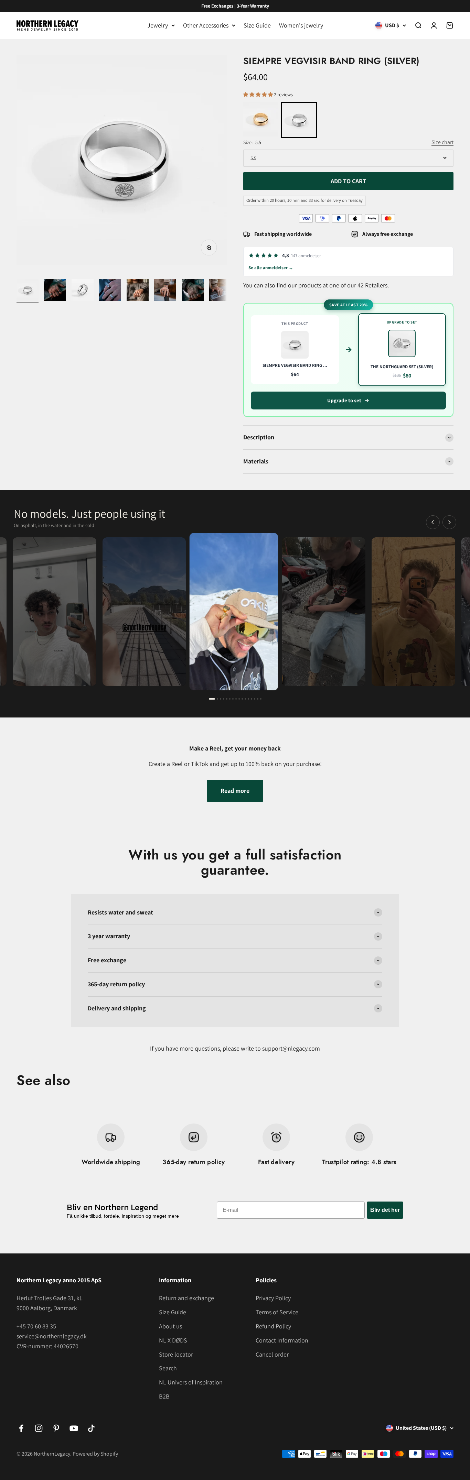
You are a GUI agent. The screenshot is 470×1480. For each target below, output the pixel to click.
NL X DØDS (173, 1340)
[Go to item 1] (28, 291)
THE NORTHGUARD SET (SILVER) (402, 367)
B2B (164, 1396)
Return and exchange (186, 1298)
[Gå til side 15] (257, 699)
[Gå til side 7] (233, 699)
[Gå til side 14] (254, 699)
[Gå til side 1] (212, 699)
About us (170, 1326)
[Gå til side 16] (260, 699)
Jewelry (157, 25)
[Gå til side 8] (236, 699)
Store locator (176, 1354)
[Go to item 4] (110, 291)
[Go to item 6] (165, 291)
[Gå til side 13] (251, 699)
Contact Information (282, 1340)
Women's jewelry (301, 25)
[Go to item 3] (83, 291)
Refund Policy (273, 1326)
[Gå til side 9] (239, 699)
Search (168, 1368)
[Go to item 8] (220, 291)
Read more (235, 790)
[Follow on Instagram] (38, 1428)
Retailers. (377, 285)
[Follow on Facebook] (21, 1428)
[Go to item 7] (193, 291)
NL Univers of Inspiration (191, 1382)
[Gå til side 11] (245, 699)
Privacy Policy (273, 1298)
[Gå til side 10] (242, 699)
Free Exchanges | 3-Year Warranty (235, 6)
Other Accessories (205, 25)
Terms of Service (277, 1312)
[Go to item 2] (55, 291)
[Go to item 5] (138, 291)
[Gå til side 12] (248, 699)
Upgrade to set (344, 400)
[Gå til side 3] (220, 699)
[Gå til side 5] (226, 699)
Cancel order (272, 1354)
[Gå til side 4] (223, 699)
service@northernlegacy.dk (52, 1336)
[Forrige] (433, 522)
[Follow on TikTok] (91, 1428)
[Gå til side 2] (217, 699)
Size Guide (257, 25)
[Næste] (449, 522)
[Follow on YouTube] (73, 1428)
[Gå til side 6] (230, 699)
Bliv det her (385, 1210)
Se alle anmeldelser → (270, 268)
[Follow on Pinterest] (56, 1428)
